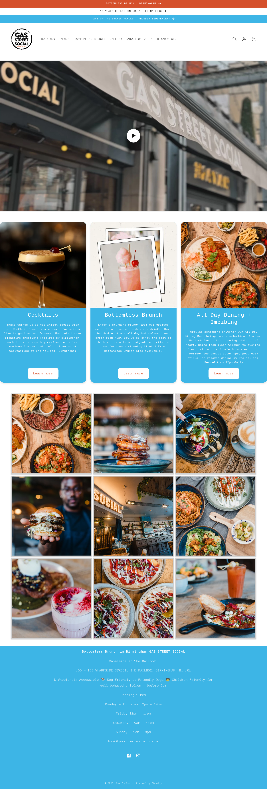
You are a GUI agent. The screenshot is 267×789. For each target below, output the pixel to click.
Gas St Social (125, 783)
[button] (136, 39)
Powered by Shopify (149, 783)
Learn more (43, 373)
